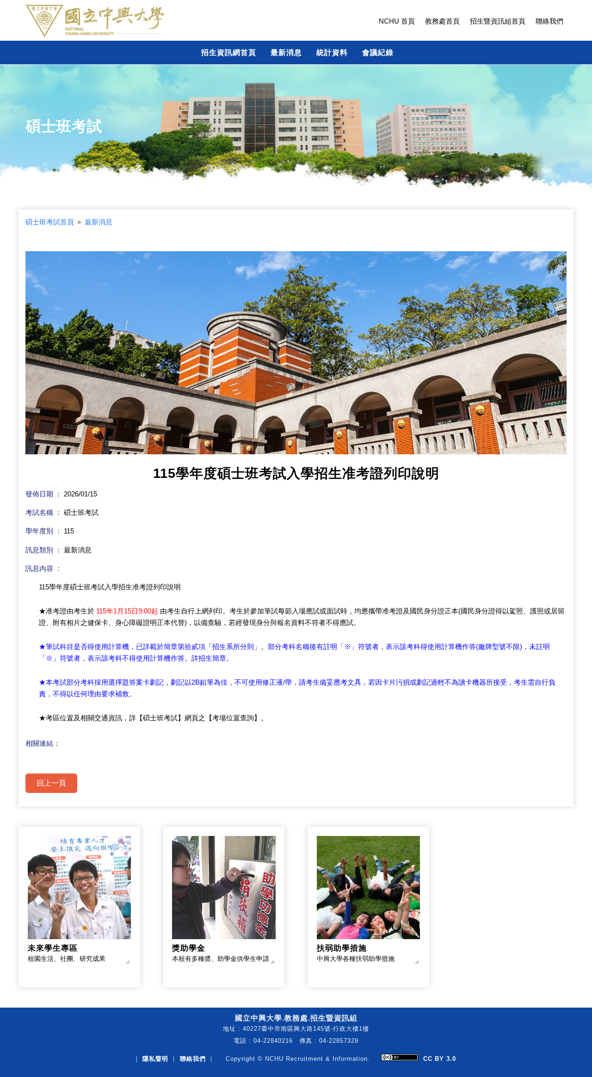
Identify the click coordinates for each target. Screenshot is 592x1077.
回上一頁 (51, 783)
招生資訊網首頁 (228, 52)
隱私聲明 (155, 1058)
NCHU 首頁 (397, 21)
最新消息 (286, 52)
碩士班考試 (64, 126)
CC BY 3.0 (439, 1058)
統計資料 (332, 52)
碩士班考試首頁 (49, 222)
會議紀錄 (378, 52)
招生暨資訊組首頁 (497, 21)
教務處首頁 (442, 21)
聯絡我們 (549, 21)
